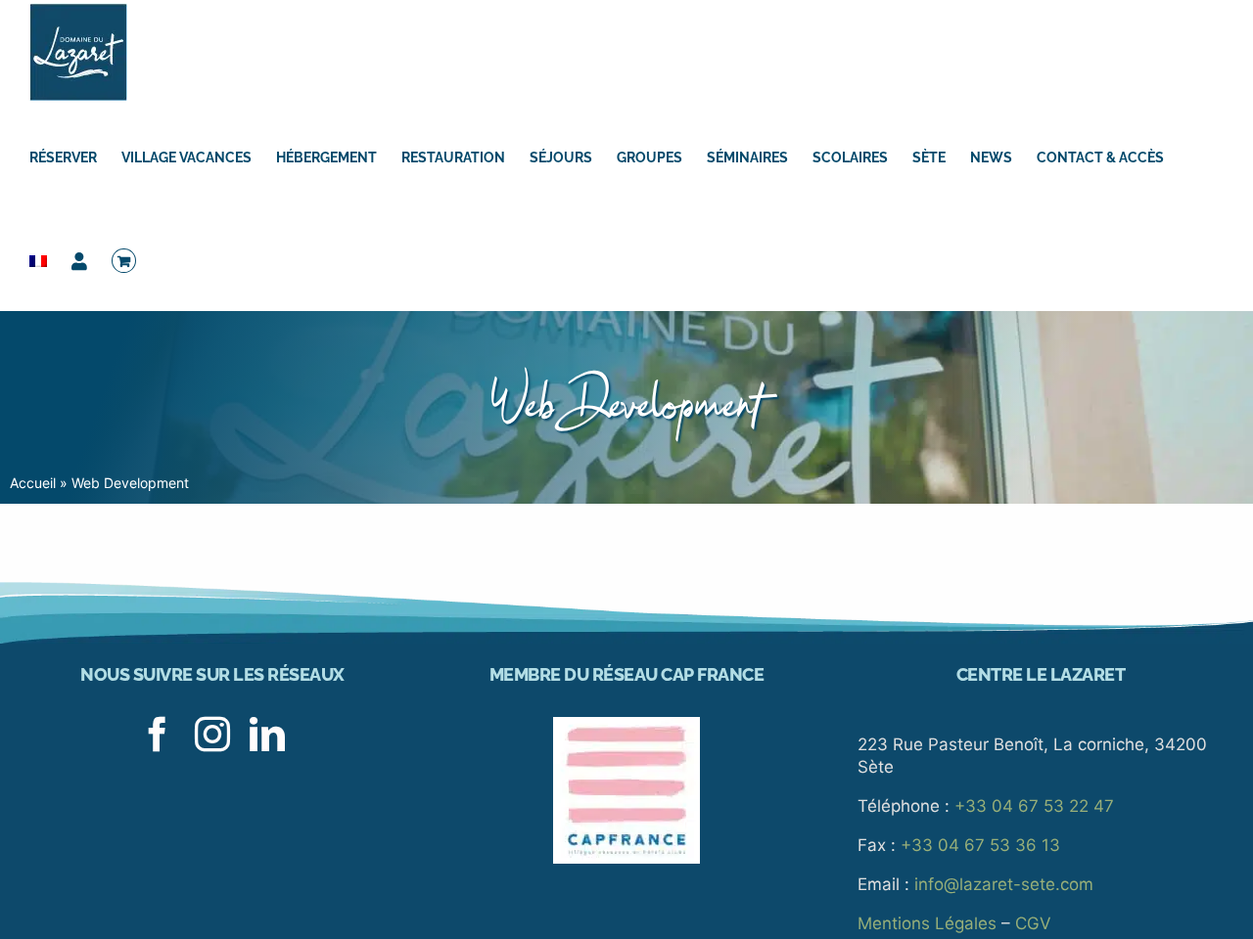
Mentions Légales (927, 923)
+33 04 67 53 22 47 (1034, 806)
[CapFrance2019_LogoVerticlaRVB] (626, 725)
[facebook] (157, 734)
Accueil (33, 482)
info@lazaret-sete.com (1003, 884)
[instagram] (212, 734)
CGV (1033, 923)
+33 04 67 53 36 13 (980, 845)
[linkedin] (267, 734)
